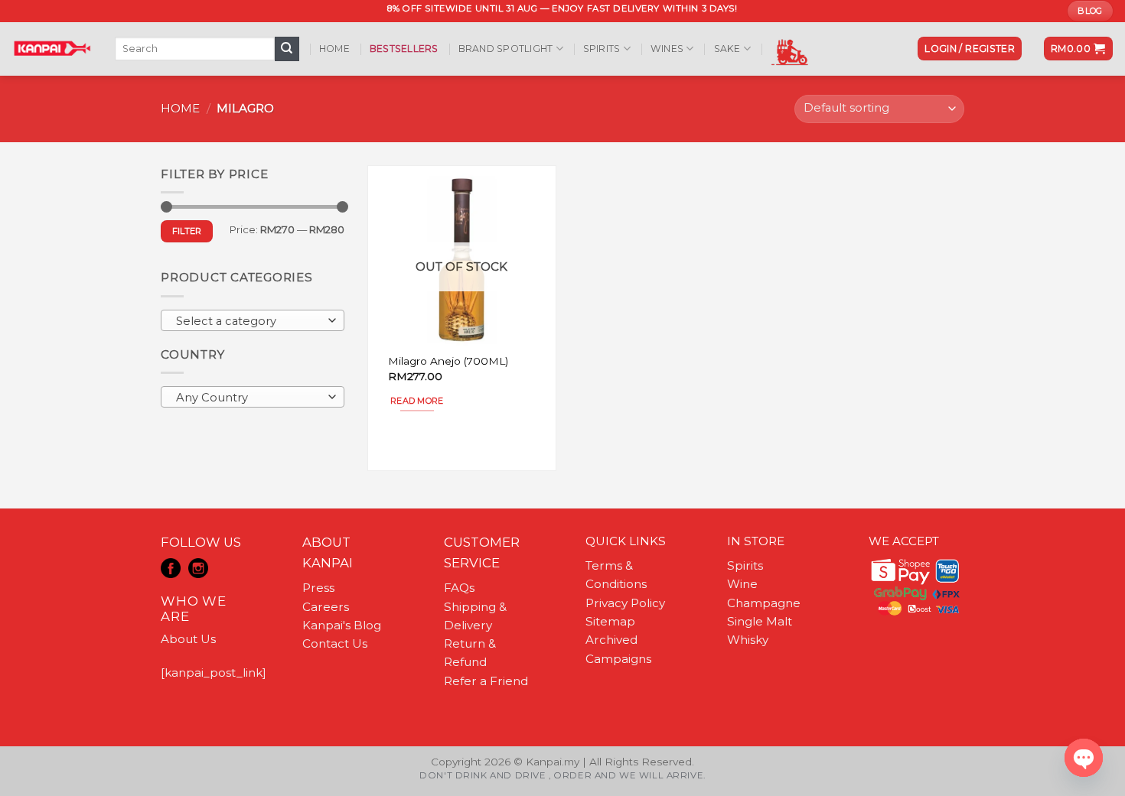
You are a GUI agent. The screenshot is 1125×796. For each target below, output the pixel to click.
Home (334, 48)
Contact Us (334, 643)
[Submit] (287, 49)
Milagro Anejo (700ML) (448, 361)
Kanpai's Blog (341, 625)
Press (318, 587)
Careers (325, 606)
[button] (970, 48)
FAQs (459, 587)
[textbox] (249, 321)
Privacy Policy (625, 603)
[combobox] (252, 320)
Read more (417, 400)
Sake (727, 48)
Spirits (602, 48)
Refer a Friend (486, 681)
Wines (667, 48)
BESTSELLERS (404, 48)
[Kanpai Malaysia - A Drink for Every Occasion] (51, 48)
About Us (188, 639)
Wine (742, 584)
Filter (187, 231)
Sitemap (610, 621)
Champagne (764, 603)
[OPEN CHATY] (1084, 758)
